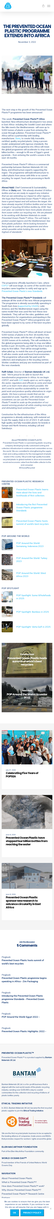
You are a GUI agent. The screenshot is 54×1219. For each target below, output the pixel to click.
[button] (48, 5)
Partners (6, 1197)
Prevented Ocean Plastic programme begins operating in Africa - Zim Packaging (24, 980)
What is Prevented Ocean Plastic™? (19, 1182)
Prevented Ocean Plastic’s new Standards (22, 291)
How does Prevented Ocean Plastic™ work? (23, 1186)
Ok (14, 1212)
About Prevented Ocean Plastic (17, 1178)
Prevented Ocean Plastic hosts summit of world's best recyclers (23, 962)
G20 (21, 380)
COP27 (5, 285)
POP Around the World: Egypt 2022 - (21, 1016)
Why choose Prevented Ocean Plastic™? (21, 1190)
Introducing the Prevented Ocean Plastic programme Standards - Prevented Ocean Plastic (23, 999)
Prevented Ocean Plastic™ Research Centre (23, 1193)
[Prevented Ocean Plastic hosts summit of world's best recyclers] (27, 660)
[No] (50, 1208)
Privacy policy (32, 1212)
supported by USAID (28, 306)
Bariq (17, 138)
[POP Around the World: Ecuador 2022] (27, 695)
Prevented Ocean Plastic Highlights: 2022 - (24, 1031)
